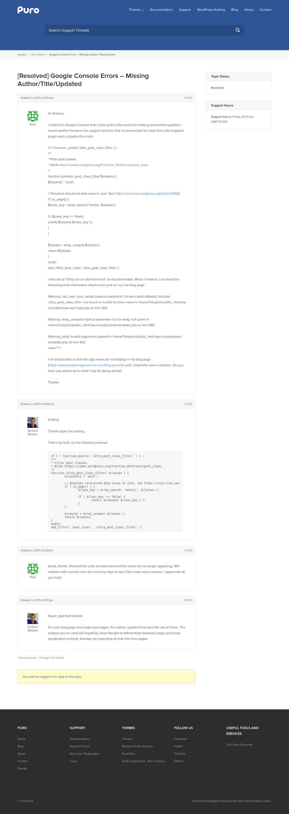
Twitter (178, 746)
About (248, 10)
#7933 (188, 404)
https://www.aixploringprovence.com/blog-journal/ (86, 365)
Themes (135, 10)
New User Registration (84, 754)
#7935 (188, 600)
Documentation (161, 10)
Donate (22, 768)
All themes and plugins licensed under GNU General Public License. (231, 801)
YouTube (179, 754)
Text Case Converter (239, 744)
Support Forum (79, 746)
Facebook (180, 739)
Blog (234, 10)
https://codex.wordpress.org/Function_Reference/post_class (103, 165)
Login (73, 761)
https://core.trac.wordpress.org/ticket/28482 (147, 193)
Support (185, 10)
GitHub (178, 761)
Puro (30, 801)
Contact (265, 10)
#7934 (188, 550)
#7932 (188, 98)
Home (21, 739)
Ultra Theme (38, 54)
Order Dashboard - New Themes (143, 761)
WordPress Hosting (211, 10)
